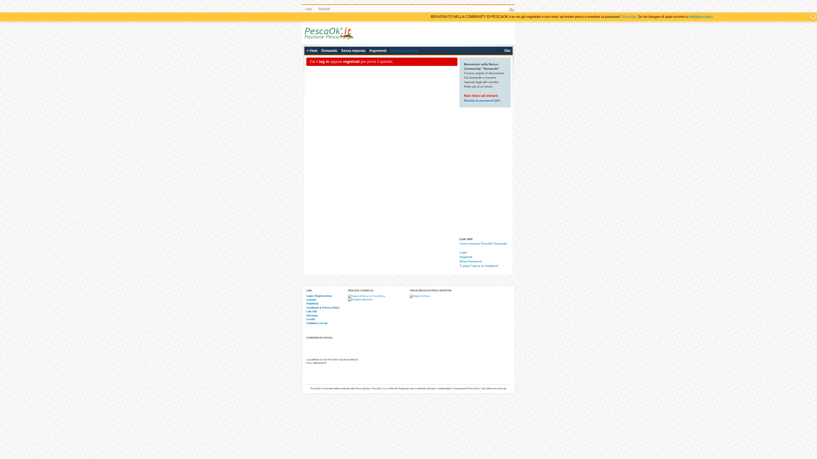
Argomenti (377, 50)
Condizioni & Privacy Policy (323, 307)
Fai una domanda (404, 50)
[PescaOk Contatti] (460, 8)
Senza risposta (353, 50)
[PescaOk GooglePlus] (454, 8)
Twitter (441, 8)
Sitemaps (312, 315)
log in (324, 62)
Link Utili (311, 311)
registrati (351, 62)
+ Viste (312, 50)
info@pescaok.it (700, 16)
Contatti (311, 299)
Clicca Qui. (628, 16)
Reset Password (470, 261)
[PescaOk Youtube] (447, 8)
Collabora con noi (316, 323)
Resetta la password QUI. (482, 100)
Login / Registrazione (319, 296)
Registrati (324, 8)
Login (308, 8)
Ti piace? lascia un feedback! (479, 266)
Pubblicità (312, 303)
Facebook (435, 8)
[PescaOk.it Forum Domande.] (329, 37)
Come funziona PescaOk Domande (483, 243)
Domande (329, 50)
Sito (507, 50)
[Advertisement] (485, 173)
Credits (310, 319)
